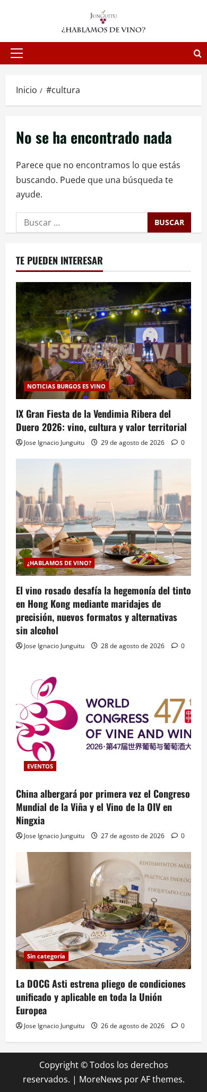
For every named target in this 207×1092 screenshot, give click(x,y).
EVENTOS (40, 766)
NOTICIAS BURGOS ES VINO (66, 386)
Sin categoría (46, 956)
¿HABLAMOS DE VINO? (59, 563)
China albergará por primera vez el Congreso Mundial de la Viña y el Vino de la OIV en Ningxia (103, 807)
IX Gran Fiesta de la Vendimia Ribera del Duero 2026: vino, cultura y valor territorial (101, 420)
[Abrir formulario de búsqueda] (198, 53)
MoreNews (100, 1079)
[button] (16, 53)
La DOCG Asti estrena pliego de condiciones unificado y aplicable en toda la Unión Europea (101, 997)
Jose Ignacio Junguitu (54, 442)
